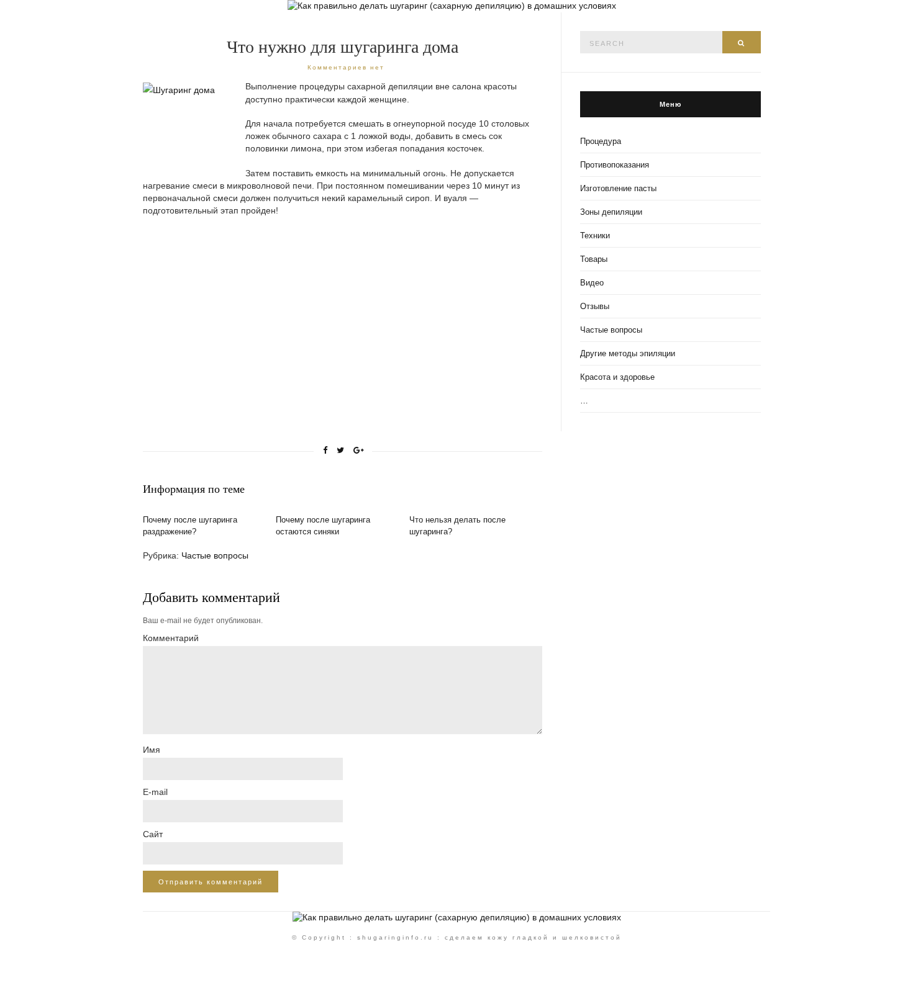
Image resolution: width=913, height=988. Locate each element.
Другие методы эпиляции (627, 353)
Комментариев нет (345, 67)
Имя (151, 750)
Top (883, 958)
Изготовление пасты (618, 188)
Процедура (600, 141)
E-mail (155, 792)
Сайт (153, 834)
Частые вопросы (214, 555)
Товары (593, 259)
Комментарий (171, 638)
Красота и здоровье (617, 377)
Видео (592, 282)
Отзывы (594, 306)
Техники (595, 235)
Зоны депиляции (611, 212)
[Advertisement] (247, 316)
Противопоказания (614, 164)
